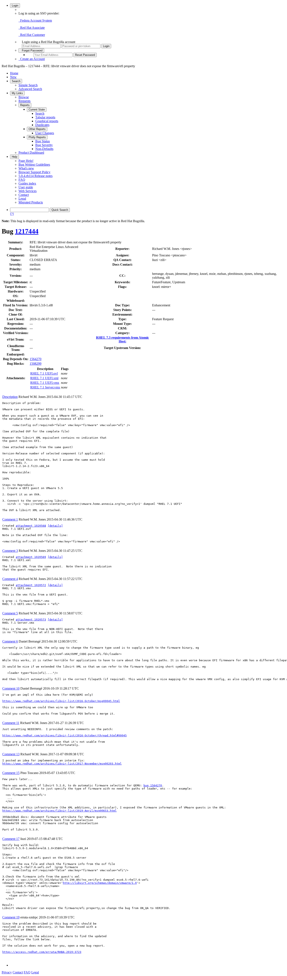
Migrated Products (30, 202)
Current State (37, 109)
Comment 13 (11, 754)
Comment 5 (10, 613)
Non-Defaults (44, 149)
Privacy (7, 972)
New (13, 77)
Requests (24, 101)
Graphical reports (46, 121)
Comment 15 (11, 773)
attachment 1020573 (31, 619)
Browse (23, 97)
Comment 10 (11, 688)
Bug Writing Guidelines (34, 164)
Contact (23, 195)
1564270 (35, 359)
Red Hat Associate (31, 27)
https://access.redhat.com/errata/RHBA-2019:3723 (41, 952)
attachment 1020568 (31, 525)
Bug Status (42, 141)
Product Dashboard (31, 152)
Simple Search (28, 85)
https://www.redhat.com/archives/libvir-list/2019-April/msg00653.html (59, 810)
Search (16, 81)
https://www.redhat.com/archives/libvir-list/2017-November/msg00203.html (62, 763)
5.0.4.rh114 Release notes (35, 176)
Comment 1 (10, 519)
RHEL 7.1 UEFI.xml (44, 378)
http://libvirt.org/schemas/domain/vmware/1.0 (100, 882)
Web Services (27, 191)
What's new (26, 168)
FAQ (21, 179)
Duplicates (42, 125)
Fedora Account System (35, 20)
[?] (12, 214)
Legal (22, 198)
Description (10, 397)
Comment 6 (10, 641)
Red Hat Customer (31, 35)
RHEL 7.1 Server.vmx (45, 387)
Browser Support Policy (34, 172)
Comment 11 (10, 723)
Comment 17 (11, 839)
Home (14, 73)
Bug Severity (44, 145)
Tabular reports (45, 117)
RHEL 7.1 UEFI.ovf (44, 373)
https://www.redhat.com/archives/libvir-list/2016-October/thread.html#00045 (64, 735)
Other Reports (37, 129)
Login (15, 5)
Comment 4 (10, 579)
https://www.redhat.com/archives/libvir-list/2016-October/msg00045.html (61, 701)
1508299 (35, 363)
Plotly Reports (37, 137)
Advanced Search (30, 89)
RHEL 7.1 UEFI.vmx (44, 382)
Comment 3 (10, 550)
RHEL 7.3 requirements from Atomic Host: (122, 339)
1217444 (26, 231)
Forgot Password (31, 50)
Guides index (27, 183)
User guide (25, 187)
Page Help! (25, 161)
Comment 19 (11, 917)
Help (14, 156)
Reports (25, 105)
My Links (17, 93)
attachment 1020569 (31, 557)
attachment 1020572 (31, 585)
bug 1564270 (153, 785)
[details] (55, 525)
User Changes (44, 133)
